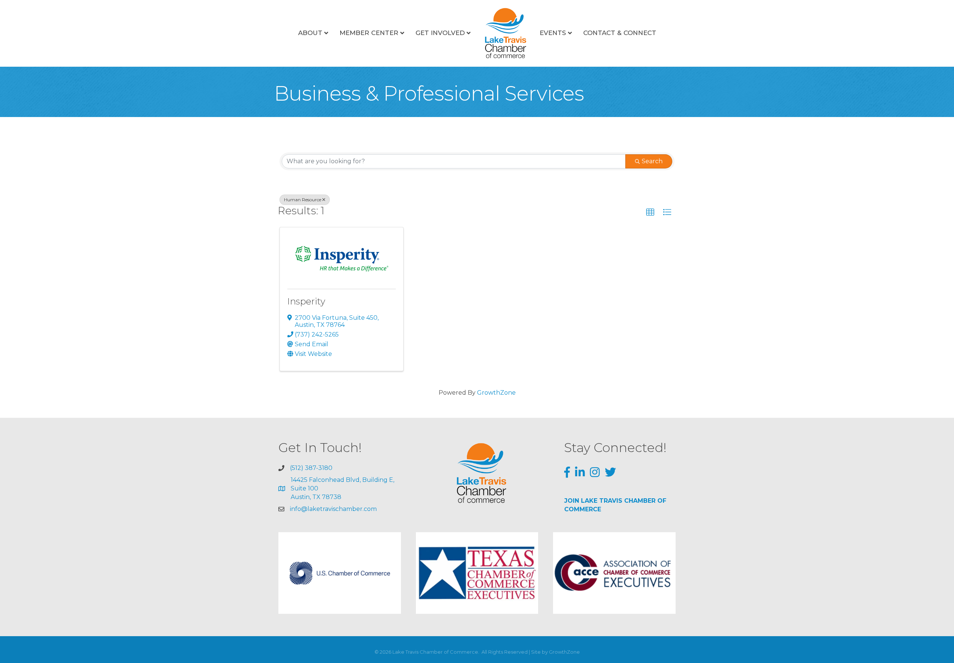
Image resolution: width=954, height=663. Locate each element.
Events (553, 33)
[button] (650, 212)
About (310, 33)
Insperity (306, 301)
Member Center (368, 33)
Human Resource (302, 199)
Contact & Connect (619, 33)
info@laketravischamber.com (333, 508)
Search (652, 161)
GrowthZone (496, 392)
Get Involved (440, 33)
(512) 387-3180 (311, 467)
